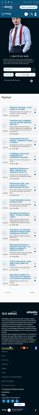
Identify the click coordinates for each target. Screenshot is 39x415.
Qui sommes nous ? (9, 385)
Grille (3, 373)
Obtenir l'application (28, 7)
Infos (3, 356)
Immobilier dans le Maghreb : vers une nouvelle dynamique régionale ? (21, 122)
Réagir (19, 404)
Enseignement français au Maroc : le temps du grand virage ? (19, 215)
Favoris (7, 74)
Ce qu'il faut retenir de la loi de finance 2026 (20, 201)
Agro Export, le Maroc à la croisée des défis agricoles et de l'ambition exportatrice (20, 276)
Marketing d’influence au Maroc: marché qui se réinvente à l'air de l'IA (19, 170)
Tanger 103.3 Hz (28, 2)
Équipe (4, 368)
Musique (5, 351)
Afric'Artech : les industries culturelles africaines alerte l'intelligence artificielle (20, 231)
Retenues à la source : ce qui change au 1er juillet (21, 108)
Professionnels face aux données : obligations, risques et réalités (21, 140)
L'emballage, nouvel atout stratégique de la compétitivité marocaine (19, 155)
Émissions (5, 360)
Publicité (5, 364)
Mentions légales (8, 381)
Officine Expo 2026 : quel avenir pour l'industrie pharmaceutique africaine (19, 185)
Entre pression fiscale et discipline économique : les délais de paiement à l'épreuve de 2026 (20, 247)
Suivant (32, 292)
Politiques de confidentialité (11, 377)
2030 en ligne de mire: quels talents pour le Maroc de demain (20, 263)
